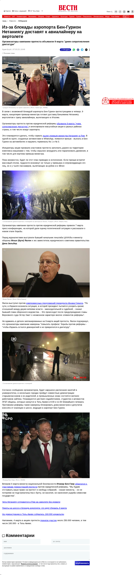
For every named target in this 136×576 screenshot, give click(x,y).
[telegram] (116, 11)
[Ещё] (89, 49)
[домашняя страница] (68, 12)
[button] (132, 11)
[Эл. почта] (86, 49)
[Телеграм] (82, 49)
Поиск (108, 11)
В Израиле (22, 21)
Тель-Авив (36, 11)
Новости (12, 21)
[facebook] (120, 11)
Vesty (4, 21)
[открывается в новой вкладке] (128, 11)
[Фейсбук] (78, 49)
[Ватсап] (74, 49)
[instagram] (124, 11)
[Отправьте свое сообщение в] (118, 103)
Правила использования (29, 564)
